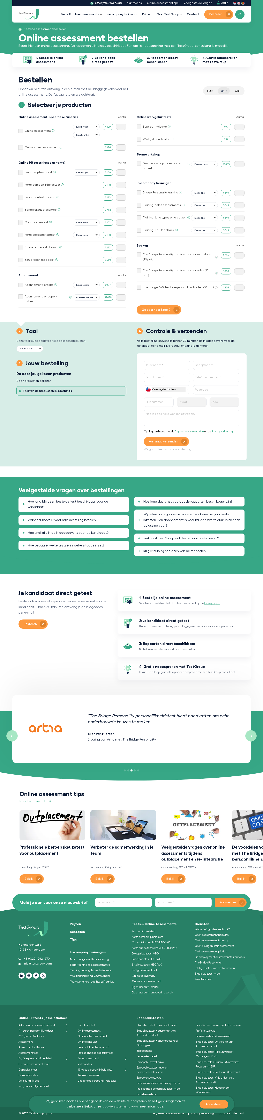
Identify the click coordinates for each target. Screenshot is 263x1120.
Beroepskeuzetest (147, 1056)
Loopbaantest (86, 1025)
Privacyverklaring (222, 431)
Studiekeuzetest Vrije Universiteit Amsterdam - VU (215, 1079)
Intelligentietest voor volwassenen (215, 968)
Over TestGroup (168, 14)
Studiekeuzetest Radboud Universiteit (218, 1072)
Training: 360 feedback (158, 230)
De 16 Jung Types (28, 1080)
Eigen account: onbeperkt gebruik (152, 992)
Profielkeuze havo (147, 1094)
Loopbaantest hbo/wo (40, 197)
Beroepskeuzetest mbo (41, 209)
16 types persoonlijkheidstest (95, 1069)
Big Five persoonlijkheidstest (35, 1058)
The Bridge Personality (208, 962)
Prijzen (146, 14)
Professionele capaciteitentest (95, 1052)
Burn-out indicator (155, 126)
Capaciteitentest (36, 222)
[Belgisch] (243, 3)
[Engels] (238, 3)
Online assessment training (211, 940)
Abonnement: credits (39, 284)
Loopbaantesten (150, 1018)
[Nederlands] (234, 3)
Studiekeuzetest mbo (207, 973)
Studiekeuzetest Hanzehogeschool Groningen (157, 1043)
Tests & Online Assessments (154, 924)
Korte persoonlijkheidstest (42, 184)
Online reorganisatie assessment (214, 946)
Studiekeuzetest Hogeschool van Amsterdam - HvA (156, 1033)
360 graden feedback (39, 259)
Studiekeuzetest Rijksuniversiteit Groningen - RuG (214, 1054)
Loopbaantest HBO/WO (146, 959)
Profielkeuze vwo (206, 1030)
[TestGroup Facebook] (36, 976)
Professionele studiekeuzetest (213, 1036)
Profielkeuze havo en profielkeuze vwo (218, 1025)
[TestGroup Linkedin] (21, 976)
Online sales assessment (42, 147)
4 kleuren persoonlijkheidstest (36, 1030)
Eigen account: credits (145, 987)
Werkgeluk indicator (156, 139)
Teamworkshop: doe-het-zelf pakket (162, 166)
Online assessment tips (163, 3)
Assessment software (31, 1047)
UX (50, 1113)
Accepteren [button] (214, 1104)
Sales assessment (88, 1058)
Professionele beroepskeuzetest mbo (158, 1088)
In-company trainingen (88, 952)
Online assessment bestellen (212, 935)
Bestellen (77, 932)
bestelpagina (212, 603)
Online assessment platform (212, 951)
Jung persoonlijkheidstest (33, 1086)
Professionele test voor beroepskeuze (158, 1083)
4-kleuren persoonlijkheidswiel (36, 1025)
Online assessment (38, 130)
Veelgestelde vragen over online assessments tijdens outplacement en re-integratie (193, 853)
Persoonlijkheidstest (38, 172)
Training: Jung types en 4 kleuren (164, 217)
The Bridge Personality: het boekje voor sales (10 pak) (176, 273)
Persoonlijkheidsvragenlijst (93, 1047)
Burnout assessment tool (33, 1064)
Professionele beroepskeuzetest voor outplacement (52, 850)
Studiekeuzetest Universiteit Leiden (157, 1025)
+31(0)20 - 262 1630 (108, 3)
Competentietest (28, 1075)
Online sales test (87, 1041)
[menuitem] (45, 29)
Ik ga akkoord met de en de (191, 431)
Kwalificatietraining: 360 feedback (90, 976)
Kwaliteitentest (203, 979)
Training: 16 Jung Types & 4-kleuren (91, 970)
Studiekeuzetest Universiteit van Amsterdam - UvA (214, 1044)
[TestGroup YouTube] (29, 976)
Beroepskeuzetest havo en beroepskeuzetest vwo (152, 1069)
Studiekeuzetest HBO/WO (147, 964)
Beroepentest (144, 1050)
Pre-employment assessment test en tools (220, 957)
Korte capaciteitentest (40, 234)
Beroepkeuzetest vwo (149, 1077)
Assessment (25, 1041)
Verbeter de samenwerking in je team (121, 850)
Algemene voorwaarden (189, 431)
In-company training (121, 14)
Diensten (202, 924)
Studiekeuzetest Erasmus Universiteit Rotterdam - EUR (217, 1064)
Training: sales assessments (162, 205)
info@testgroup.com (38, 963)
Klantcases (134, 3)
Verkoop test (85, 1064)
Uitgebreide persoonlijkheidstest (97, 1080)
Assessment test (28, 1052)
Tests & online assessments (80, 14)
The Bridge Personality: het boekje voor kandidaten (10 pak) (177, 257)
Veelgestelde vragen (198, 3)
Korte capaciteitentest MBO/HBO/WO (154, 948)
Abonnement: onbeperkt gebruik (41, 299)
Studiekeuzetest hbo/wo (41, 247)
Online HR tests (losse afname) (42, 1018)
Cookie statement (232, 1113)
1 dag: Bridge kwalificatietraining (89, 959)
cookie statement (116, 1106)
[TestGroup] (28, 14)
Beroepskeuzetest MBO (145, 953)
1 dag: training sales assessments (90, 964)
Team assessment (89, 1075)
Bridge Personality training (160, 192)
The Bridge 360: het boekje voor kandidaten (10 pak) (178, 287)
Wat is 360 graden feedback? (212, 929)
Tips (73, 939)
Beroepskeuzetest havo (150, 1062)
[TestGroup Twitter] (43, 976)
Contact (193, 14)
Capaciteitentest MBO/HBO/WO (151, 942)
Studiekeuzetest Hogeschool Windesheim (213, 1090)
